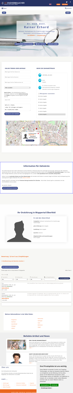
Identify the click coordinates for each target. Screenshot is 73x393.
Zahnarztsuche (33, 385)
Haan (39, 323)
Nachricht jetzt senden (12, 113)
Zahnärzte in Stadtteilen (21, 385)
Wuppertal (13, 319)
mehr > (31, 347)
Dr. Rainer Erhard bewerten (10, 267)
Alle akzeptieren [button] (45, 385)
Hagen (39, 327)
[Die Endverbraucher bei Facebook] (70, 2)
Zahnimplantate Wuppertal (48, 87)
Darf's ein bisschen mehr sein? (38, 354)
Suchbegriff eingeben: (50, 277)
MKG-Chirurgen (6, 385)
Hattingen (40, 320)
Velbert (13, 328)
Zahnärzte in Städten (20, 383)
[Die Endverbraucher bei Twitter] (66, 2)
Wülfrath (13, 322)
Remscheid (40, 318)
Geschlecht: (5, 277)
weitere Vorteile (26, 177)
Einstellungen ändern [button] (46, 388)
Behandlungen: (34, 277)
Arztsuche (69, 8)
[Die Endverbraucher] (13, 3)
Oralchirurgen (6, 383)
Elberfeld (44, 89)
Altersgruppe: (20, 277)
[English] (50, 4)
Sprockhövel (14, 324)
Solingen (13, 326)
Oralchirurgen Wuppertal (53, 89)
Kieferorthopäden (6, 387)
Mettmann (40, 325)
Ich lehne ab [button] (54, 385)
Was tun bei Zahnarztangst (37, 340)
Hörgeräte (32, 383)
